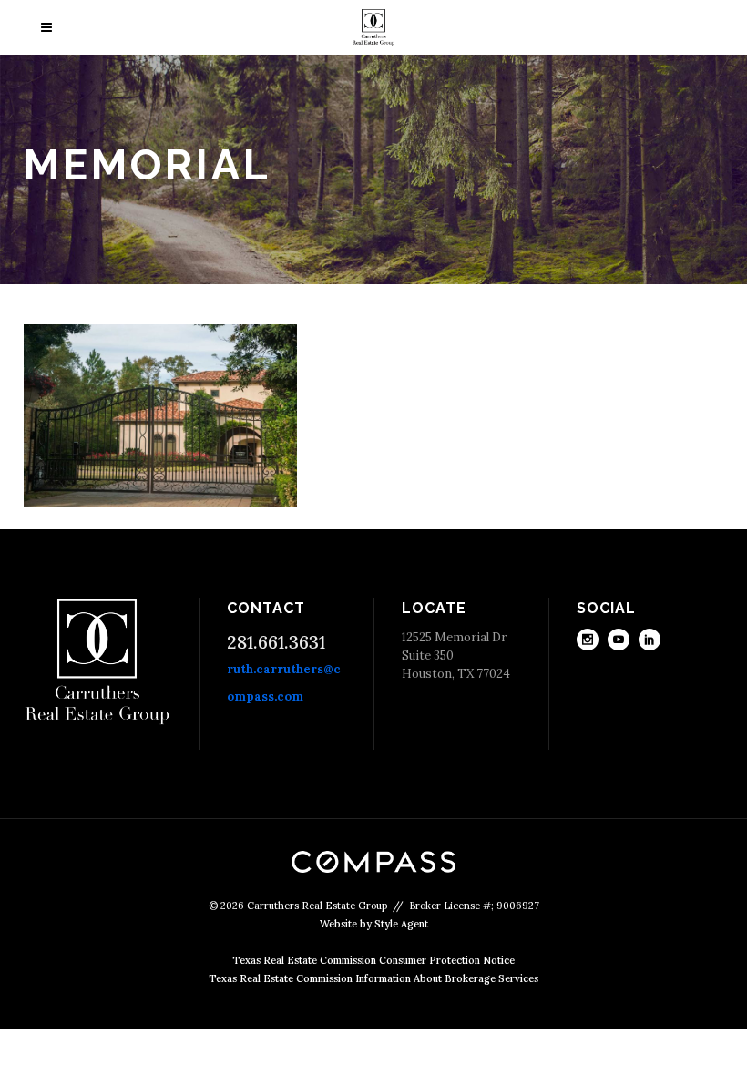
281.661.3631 (276, 641)
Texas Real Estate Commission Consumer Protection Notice (373, 960)
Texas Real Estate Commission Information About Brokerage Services (373, 978)
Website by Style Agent (374, 923)
